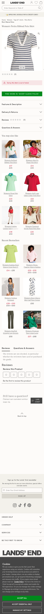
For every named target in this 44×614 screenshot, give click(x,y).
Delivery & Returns (10, 112)
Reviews (6, 348)
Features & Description (12, 104)
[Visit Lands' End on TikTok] (19, 505)
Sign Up (22, 496)
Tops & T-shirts (18, 20)
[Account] (31, 2)
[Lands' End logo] (22, 553)
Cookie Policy (19, 582)
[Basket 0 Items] (41, 2)
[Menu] (3, 2)
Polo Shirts (28, 20)
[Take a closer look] (38, 33)
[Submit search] (39, 7)
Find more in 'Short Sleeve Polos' (22, 94)
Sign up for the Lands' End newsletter (22, 480)
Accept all (22, 598)
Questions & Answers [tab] (23, 348)
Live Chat (37, 400)
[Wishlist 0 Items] (36, 2)
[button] (6, 374)
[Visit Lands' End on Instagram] (15, 505)
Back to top (22, 416)
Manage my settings (22, 610)
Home (4, 20)
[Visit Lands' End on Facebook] (24, 505)
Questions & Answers (11, 127)
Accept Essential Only (22, 604)
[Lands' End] (17, 3)
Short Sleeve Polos (8, 22)
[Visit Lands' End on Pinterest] (28, 505)
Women (9, 20)
